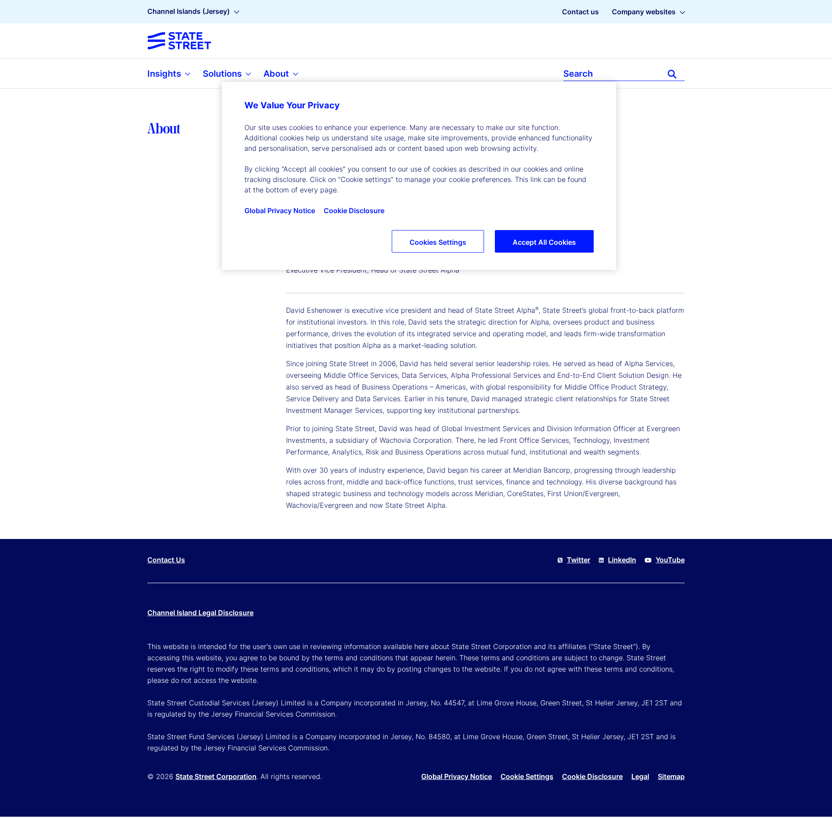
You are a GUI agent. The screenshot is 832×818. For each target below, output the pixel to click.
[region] (419, 176)
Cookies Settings (438, 242)
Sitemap (671, 776)
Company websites (644, 11)
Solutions (223, 73)
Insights (165, 73)
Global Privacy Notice (456, 776)
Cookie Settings (526, 776)
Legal (640, 776)
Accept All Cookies (544, 242)
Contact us (580, 11)
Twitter (578, 559)
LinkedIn (622, 559)
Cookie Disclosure (592, 776)
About (277, 73)
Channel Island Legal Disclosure (200, 612)
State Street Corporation (216, 776)
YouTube (670, 559)
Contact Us (166, 559)
